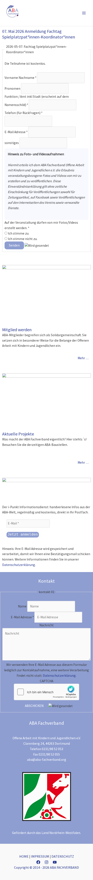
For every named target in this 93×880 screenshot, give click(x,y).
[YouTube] (55, 862)
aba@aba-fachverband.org (46, 760)
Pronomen (13, 88)
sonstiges (12, 143)
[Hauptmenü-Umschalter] (84, 13)
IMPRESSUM (40, 856)
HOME (24, 856)
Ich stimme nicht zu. (22, 239)
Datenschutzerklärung (18, 565)
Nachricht (46, 625)
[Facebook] (38, 862)
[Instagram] (46, 862)
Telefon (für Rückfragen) (23, 113)
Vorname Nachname (20, 78)
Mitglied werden (17, 329)
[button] (77, 13)
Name (22, 606)
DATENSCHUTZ (62, 856)
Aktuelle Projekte (18, 434)
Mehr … (83, 358)
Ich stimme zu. (18, 233)
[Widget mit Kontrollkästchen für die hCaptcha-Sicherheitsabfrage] (46, 692)
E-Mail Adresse (16, 132)
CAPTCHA (46, 681)
